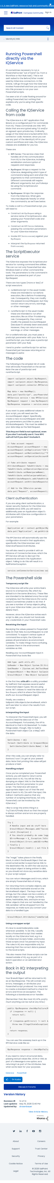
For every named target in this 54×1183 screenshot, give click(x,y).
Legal (15, 1171)
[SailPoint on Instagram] (40, 1131)
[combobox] (27, 28)
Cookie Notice (16, 1163)
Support (16, 1148)
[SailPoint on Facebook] (27, 1131)
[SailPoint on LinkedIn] (20, 1131)
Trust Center (41, 1148)
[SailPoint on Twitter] (13, 1131)
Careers (41, 1141)
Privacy (41, 1156)
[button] (7, 1079)
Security (16, 1156)
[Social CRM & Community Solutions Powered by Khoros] (42, 1117)
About (16, 1141)
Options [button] (48, 39)
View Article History (38, 1111)
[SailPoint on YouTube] (33, 1131)
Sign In (48, 12)
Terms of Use (41, 1163)
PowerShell (21, 1073)
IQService (10, 1073)
